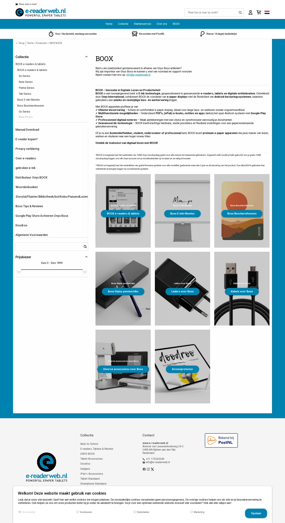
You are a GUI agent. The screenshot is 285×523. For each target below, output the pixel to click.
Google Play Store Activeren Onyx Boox (42, 215)
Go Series (24, 76)
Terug (21, 43)
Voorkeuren (86, 512)
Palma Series (26, 87)
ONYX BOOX (87, 453)
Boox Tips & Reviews (29, 206)
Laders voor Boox (182, 291)
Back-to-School (89, 443)
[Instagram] (148, 469)
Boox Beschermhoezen (241, 213)
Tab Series (25, 93)
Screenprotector (182, 369)
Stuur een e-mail (27, 4)
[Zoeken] (240, 12)
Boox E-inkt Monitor (182, 213)
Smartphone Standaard (93, 483)
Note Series (26, 81)
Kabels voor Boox (242, 291)
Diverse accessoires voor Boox (123, 369)
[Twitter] (152, 469)
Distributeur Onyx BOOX (31, 177)
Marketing (199, 512)
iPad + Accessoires (91, 473)
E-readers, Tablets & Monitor (96, 448)
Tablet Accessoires (91, 458)
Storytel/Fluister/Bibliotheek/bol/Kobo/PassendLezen (52, 196)
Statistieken (143, 512)
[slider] (19, 269)
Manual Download (27, 129)
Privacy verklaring (27, 148)
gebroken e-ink (25, 168)
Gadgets (85, 468)
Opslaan (256, 513)
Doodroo (21, 225)
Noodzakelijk (28, 512)
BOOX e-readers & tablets (123, 213)
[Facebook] (144, 469)
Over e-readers (26, 158)
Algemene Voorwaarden (32, 235)
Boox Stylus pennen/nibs (123, 291)
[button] (267, 12)
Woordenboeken (27, 187)
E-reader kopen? (27, 139)
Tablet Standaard (90, 478)
